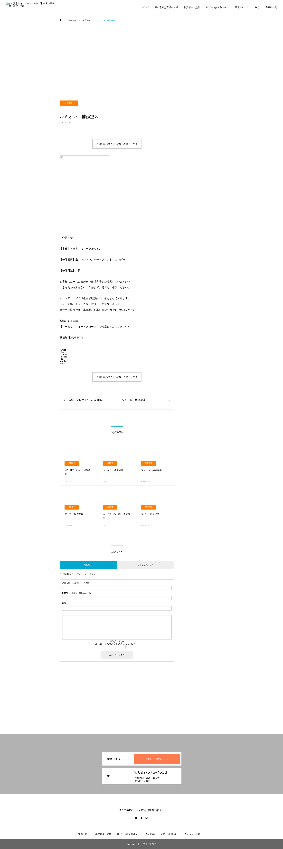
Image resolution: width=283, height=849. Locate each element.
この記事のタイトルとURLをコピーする (117, 144)
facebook (15, 49)
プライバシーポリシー (193, 834)
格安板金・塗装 (192, 7)
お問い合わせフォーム (156, 759)
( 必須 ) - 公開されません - (77, 593)
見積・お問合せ (168, 834)
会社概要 (150, 834)
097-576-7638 (17, 29)
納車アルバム (242, 7)
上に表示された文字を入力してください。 (117, 643)
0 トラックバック (145, 565)
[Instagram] (136, 818)
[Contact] (146, 818)
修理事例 (69, 103)
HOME (145, 7)
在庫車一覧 (271, 7)
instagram (15, 58)
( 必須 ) (76, 583)
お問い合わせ (17, 39)
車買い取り (84, 834)
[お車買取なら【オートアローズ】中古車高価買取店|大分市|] (30, 7)
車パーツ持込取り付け (217, 7)
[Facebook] (141, 818)
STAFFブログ (17, 68)
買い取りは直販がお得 (166, 7)
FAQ (257, 7)
